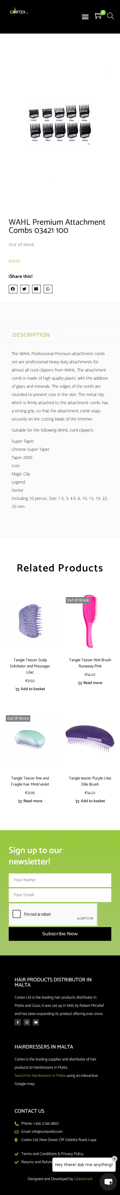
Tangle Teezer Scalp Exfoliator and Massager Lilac (30, 666)
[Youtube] (36, 1022)
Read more (92, 683)
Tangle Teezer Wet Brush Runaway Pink (90, 663)
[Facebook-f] (18, 1022)
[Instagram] (27, 1022)
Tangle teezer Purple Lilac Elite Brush (90, 781)
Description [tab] (31, 335)
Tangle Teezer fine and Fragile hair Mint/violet (30, 781)
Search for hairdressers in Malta (40, 1075)
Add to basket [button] (33, 689)
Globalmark (83, 1179)
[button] (85, 16)
